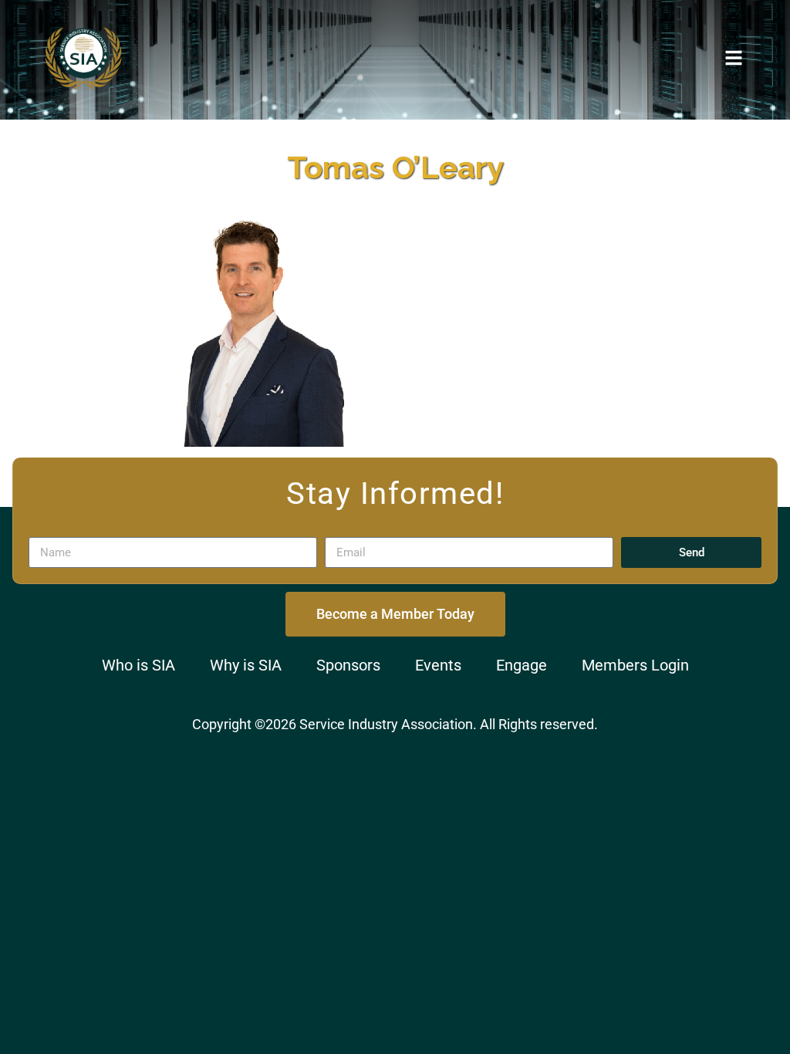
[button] (734, 58)
